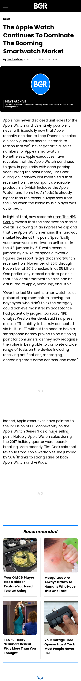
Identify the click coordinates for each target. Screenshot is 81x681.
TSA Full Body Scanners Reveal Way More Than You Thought (20, 646)
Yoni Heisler (15, 59)
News (6, 19)
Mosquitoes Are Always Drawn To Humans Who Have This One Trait (59, 584)
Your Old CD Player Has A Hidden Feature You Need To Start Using (19, 584)
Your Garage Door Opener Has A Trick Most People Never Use (59, 646)
